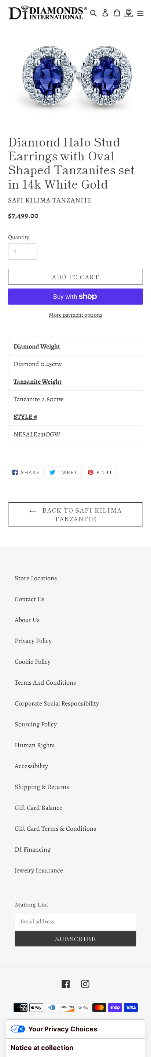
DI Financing (33, 849)
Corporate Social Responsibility (57, 703)
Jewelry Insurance (39, 870)
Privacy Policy (33, 640)
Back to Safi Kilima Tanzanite (81, 514)
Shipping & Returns (42, 786)
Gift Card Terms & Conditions (55, 828)
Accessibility (31, 766)
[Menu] (140, 12)
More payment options (75, 315)
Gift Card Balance (38, 807)
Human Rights (35, 745)
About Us (27, 619)
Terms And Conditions (45, 682)
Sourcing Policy (36, 724)
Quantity (18, 237)
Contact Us (29, 599)
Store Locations (36, 578)
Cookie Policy (33, 661)
